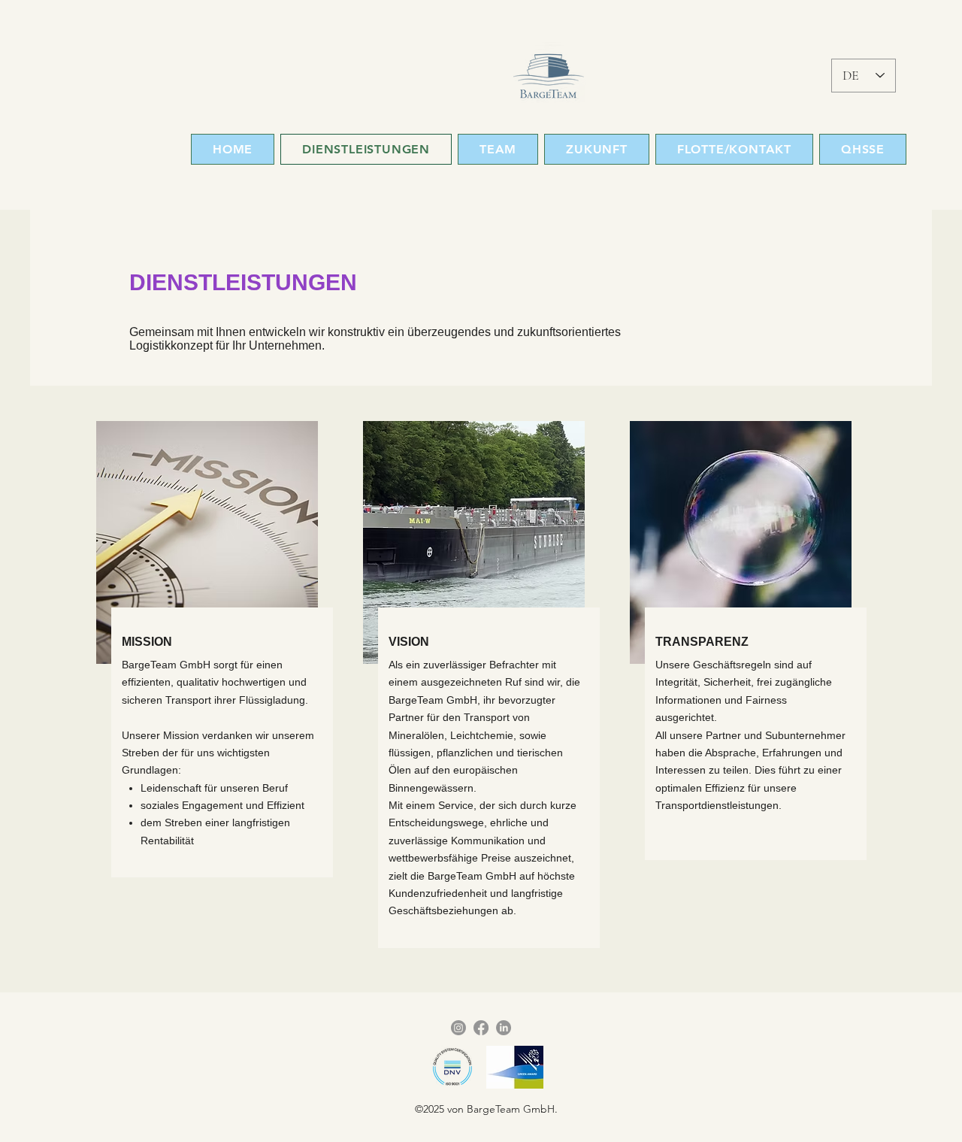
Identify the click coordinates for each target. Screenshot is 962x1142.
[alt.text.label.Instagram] (458, 1027)
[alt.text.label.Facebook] (481, 1027)
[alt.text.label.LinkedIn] (503, 1027)
